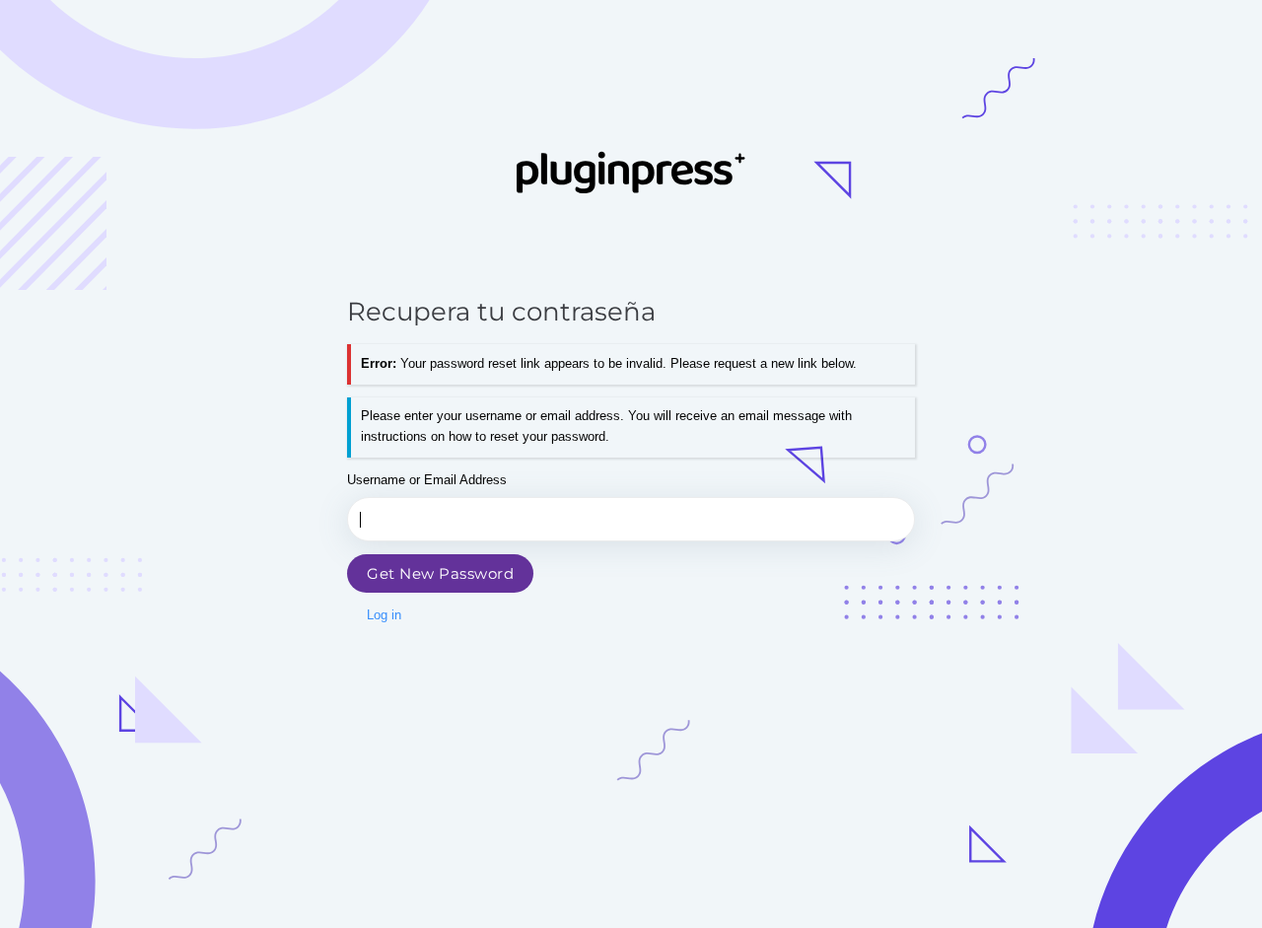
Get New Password (440, 573)
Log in (384, 614)
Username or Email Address (427, 479)
